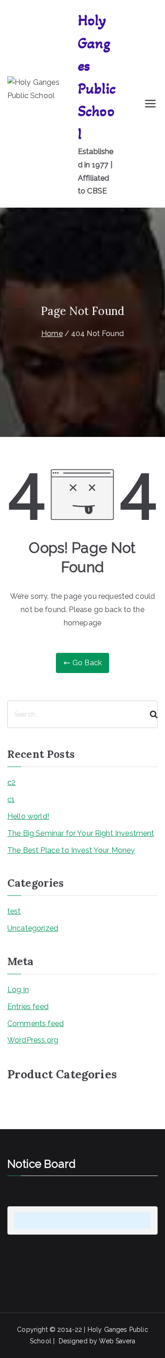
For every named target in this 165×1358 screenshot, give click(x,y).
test (14, 911)
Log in (18, 989)
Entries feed (28, 1006)
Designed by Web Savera (97, 1341)
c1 (11, 799)
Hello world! (28, 816)
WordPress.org (32, 1040)
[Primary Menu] (150, 103)
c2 (11, 782)
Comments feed (35, 1023)
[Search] (149, 714)
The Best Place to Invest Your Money (71, 850)
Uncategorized (32, 928)
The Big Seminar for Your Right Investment (80, 833)
